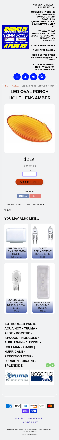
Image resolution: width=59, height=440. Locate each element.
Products (15, 86)
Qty (29, 170)
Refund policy (29, 422)
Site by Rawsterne (29, 432)
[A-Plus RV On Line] (15, 37)
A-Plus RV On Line (28, 429)
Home (6, 86)
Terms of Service (34, 418)
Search (19, 418)
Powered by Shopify (29, 434)
